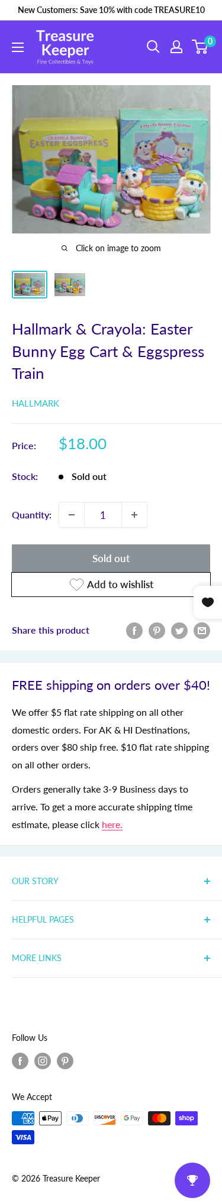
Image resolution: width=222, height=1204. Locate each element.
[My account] (176, 46)
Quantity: (32, 514)
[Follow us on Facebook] (20, 1060)
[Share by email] (202, 630)
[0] (200, 47)
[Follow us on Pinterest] (65, 1060)
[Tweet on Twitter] (179, 630)
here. (112, 824)
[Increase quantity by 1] (134, 514)
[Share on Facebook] (134, 630)
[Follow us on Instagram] (42, 1060)
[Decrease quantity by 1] (71, 514)
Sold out (111, 558)
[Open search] (153, 46)
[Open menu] (18, 47)
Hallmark (35, 403)
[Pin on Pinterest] (157, 630)
